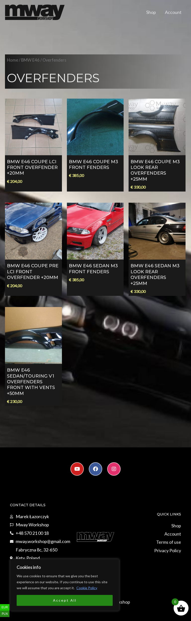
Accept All (65, 600)
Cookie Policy (86, 588)
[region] (64, 585)
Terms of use (168, 542)
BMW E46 (30, 60)
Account (173, 12)
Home (12, 60)
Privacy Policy (167, 550)
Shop (151, 12)
